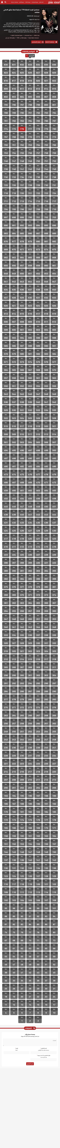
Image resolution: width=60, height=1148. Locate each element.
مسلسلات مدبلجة (14, 2)
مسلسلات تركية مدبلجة (33, 38)
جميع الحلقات (27, 2)
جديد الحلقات (36, 35)
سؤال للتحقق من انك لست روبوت (43, 1055)
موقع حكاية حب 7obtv (22, 38)
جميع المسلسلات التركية (16, 35)
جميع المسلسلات (34, 2)
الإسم (16, 1048)
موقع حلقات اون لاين (10, 38)
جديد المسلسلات (28, 35)
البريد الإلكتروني (43, 1048)
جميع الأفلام (21, 2)
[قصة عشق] (54, 2)
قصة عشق (41, 2)
